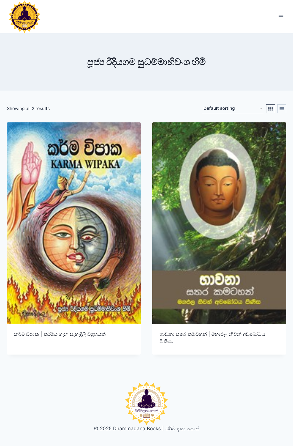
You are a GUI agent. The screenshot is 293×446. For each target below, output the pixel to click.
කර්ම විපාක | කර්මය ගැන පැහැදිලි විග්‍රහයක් (60, 334)
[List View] (281, 108)
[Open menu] (281, 16)
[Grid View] (270, 108)
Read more (26, 352)
